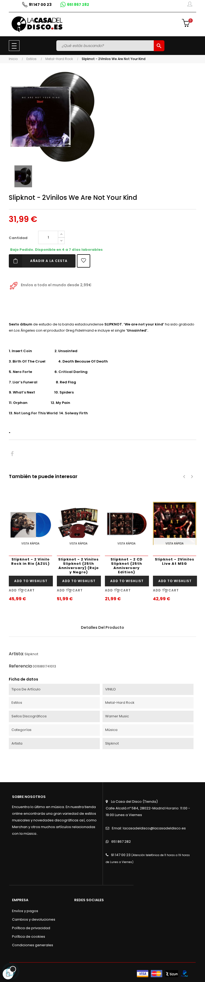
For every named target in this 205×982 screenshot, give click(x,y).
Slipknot (31, 654)
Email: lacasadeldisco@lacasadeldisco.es (149, 828)
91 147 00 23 (121, 854)
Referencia (20, 666)
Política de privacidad (31, 928)
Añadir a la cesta (49, 261)
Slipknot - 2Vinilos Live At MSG (174, 561)
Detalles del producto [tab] (102, 627)
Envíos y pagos (25, 910)
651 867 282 (121, 841)
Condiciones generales (32, 945)
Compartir (12, 454)
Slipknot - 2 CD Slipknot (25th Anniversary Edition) (127, 566)
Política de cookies (28, 936)
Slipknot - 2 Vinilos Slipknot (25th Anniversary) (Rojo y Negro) (78, 566)
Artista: (16, 654)
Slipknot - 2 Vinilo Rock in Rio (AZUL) (30, 561)
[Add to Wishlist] (83, 261)
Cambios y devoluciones (33, 919)
